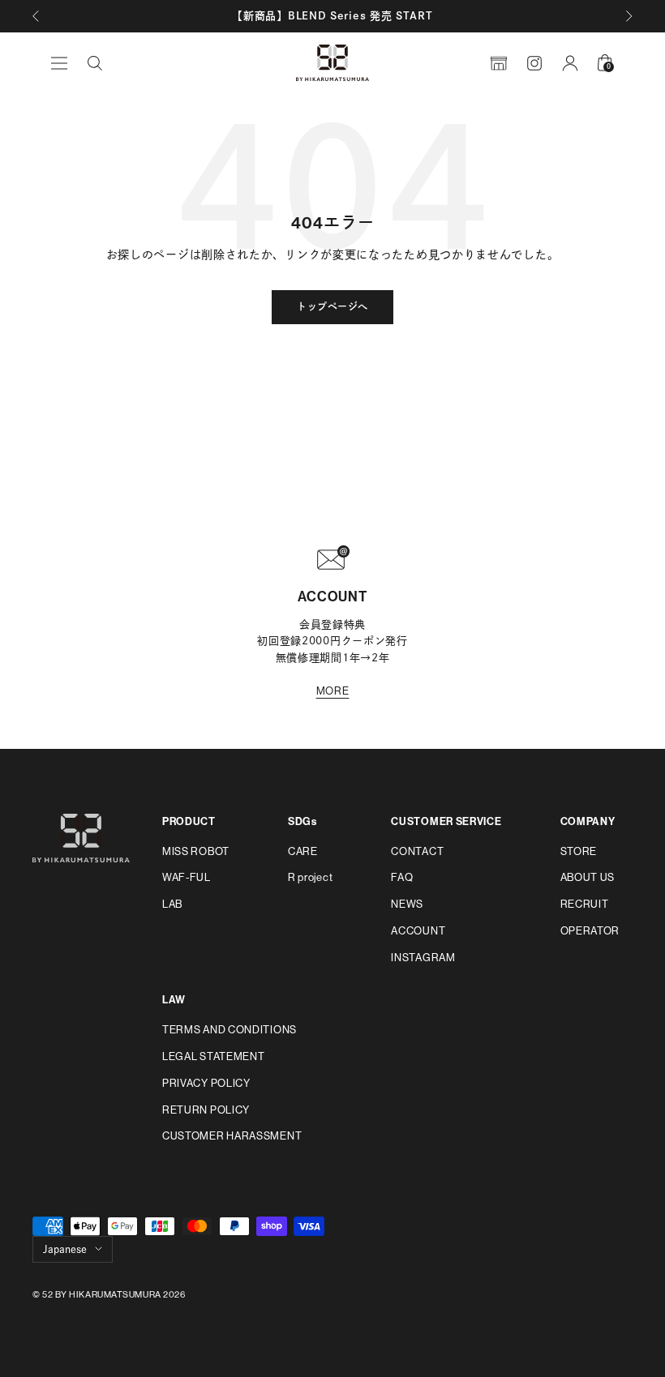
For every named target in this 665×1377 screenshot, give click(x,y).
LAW (174, 1000)
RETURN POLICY (206, 1110)
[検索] (95, 63)
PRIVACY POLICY (206, 1083)
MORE (333, 691)
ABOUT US (588, 877)
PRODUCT (189, 821)
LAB (172, 904)
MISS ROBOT (196, 851)
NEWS (407, 904)
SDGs (302, 821)
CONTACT (417, 851)
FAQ (402, 877)
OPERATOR (590, 931)
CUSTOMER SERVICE (446, 821)
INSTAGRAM (423, 957)
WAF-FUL (186, 877)
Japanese (65, 1249)
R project (310, 877)
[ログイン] (570, 63)
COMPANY (588, 821)
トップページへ (332, 307)
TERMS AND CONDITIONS (229, 1030)
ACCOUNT (418, 931)
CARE (303, 851)
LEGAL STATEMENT (213, 1056)
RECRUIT (584, 904)
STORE (579, 851)
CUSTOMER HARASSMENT (232, 1136)
